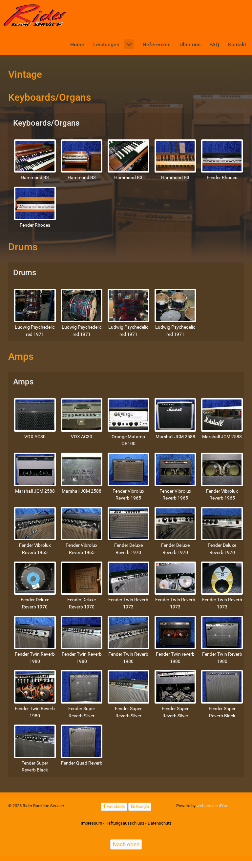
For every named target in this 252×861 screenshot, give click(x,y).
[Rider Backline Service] (36, 15)
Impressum (91, 823)
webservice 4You (212, 805)
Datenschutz (159, 823)
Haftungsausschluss (124, 823)
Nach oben (126, 844)
